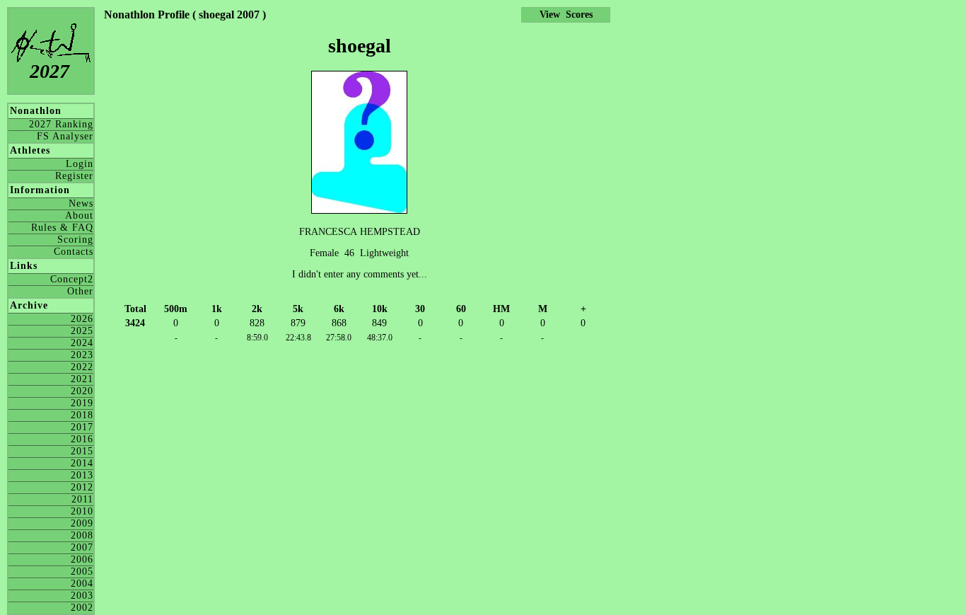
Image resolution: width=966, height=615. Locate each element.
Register (74, 176)
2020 (82, 391)
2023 (82, 355)
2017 (82, 427)
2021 (82, 379)
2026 (82, 319)
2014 (82, 463)
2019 (82, 403)
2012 (82, 487)
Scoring (75, 239)
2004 (82, 583)
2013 (82, 475)
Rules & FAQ (62, 227)
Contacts (73, 251)
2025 (82, 331)
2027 (49, 71)
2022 (82, 367)
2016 (82, 439)
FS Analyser (65, 136)
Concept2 (71, 279)
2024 (82, 343)
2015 (82, 451)
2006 (82, 559)
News (81, 203)
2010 (82, 511)
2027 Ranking (61, 124)
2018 (82, 415)
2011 (82, 499)
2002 (82, 607)
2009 (82, 523)
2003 (82, 595)
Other (80, 291)
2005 (82, 571)
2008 (82, 535)
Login (79, 164)
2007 (82, 547)
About (79, 215)
